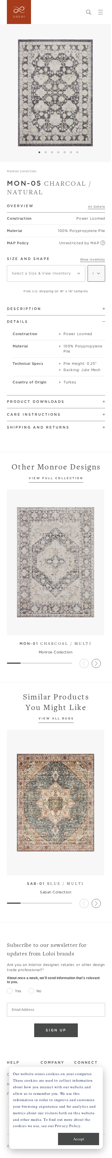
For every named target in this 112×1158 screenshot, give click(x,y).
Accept (78, 1138)
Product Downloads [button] (36, 401)
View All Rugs (56, 718)
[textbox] (46, 273)
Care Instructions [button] (34, 414)
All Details (96, 206)
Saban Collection (55, 892)
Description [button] (24, 309)
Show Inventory (92, 259)
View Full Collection (56, 478)
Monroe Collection (21, 171)
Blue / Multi (55, 883)
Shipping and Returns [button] (38, 427)
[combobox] (46, 273)
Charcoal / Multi (56, 643)
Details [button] (17, 321)
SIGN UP (56, 1030)
